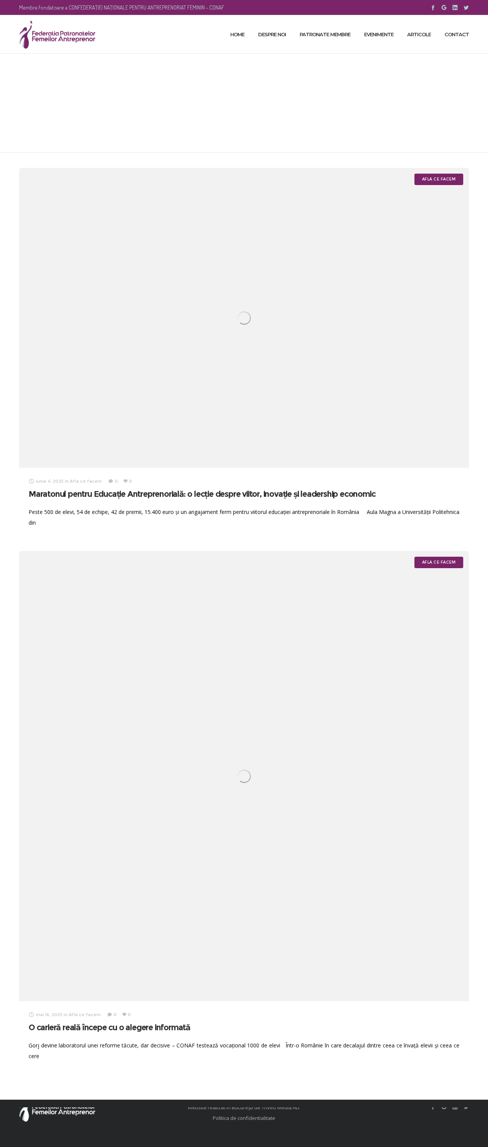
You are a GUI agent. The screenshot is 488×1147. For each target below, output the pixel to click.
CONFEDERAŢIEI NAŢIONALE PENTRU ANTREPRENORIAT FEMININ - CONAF (146, 7)
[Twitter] (466, 7)
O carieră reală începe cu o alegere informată (109, 1027)
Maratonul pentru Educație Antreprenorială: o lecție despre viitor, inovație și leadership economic (202, 494)
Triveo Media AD (280, 1107)
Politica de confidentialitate (244, 1118)
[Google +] (443, 7)
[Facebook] (432, 7)
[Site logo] (57, 34)
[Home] (91, 1107)
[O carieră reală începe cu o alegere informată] (244, 776)
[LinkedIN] (455, 7)
